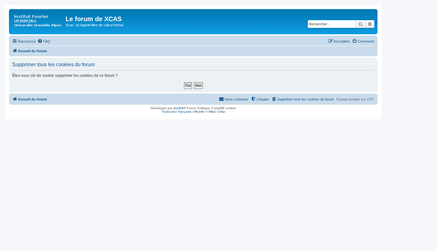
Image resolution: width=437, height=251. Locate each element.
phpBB (178, 108)
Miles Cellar (217, 111)
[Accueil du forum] (38, 21)
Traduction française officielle (183, 111)
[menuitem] (43, 41)
